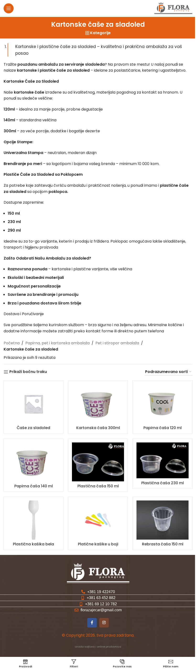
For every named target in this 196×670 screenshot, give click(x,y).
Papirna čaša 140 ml (33, 486)
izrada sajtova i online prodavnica (98, 647)
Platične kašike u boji (98, 544)
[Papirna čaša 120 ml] (162, 403)
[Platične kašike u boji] (98, 520)
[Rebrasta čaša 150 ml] (162, 520)
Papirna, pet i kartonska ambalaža (57, 343)
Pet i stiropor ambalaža (117, 343)
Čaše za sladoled (33, 428)
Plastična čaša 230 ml (162, 483)
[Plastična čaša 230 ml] (162, 460)
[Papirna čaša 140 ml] (33, 462)
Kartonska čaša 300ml (98, 428)
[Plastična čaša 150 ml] (98, 462)
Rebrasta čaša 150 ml (162, 544)
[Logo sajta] (173, 8)
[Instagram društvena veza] (104, 622)
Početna (12, 343)
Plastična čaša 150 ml (98, 486)
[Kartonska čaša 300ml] (98, 403)
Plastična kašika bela (33, 544)
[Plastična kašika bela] (33, 520)
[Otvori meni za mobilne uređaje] (8, 8)
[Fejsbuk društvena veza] (92, 622)
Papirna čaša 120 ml (162, 428)
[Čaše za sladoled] (33, 403)
